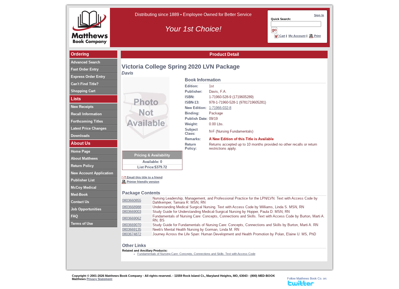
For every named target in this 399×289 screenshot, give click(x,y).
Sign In (319, 15)
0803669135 (131, 229)
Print (317, 35)
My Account (297, 35)
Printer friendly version (142, 181)
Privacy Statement (99, 279)
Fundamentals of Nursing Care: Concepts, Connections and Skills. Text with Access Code (196, 253)
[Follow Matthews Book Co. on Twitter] (300, 284)
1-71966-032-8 (220, 108)
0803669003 (131, 212)
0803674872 (131, 234)
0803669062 (131, 218)
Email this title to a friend (144, 177)
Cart (281, 35)
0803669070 (131, 225)
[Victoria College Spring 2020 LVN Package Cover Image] (146, 113)
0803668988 (131, 207)
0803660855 (131, 200)
